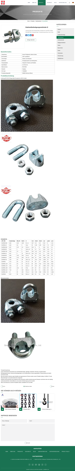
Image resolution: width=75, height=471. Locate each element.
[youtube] (39, 465)
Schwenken (60, 53)
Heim (29, 2)
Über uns (34, 2)
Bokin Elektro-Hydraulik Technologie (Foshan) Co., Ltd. (48, 459)
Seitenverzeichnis (54, 451)
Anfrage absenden (31, 39)
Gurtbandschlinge (61, 34)
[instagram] (42, 465)
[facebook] (29, 465)
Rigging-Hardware (61, 42)
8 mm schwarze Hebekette (10, 409)
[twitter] (36, 465)
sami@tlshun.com (46, 469)
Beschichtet (60, 47)
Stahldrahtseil (38, 21)
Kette (59, 32)
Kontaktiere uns (63, 2)
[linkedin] (33, 465)
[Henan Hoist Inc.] (3, 2)
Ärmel (59, 50)
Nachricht (49, 2)
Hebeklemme (60, 58)
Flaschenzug (60, 55)
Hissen (59, 29)
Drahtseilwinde (61, 39)
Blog (55, 2)
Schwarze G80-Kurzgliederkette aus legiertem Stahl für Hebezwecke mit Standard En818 (28, 410)
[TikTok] (46, 465)
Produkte (41, 2)
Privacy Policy (66, 451)
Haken (59, 45)
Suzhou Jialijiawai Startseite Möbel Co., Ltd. (21, 459)
